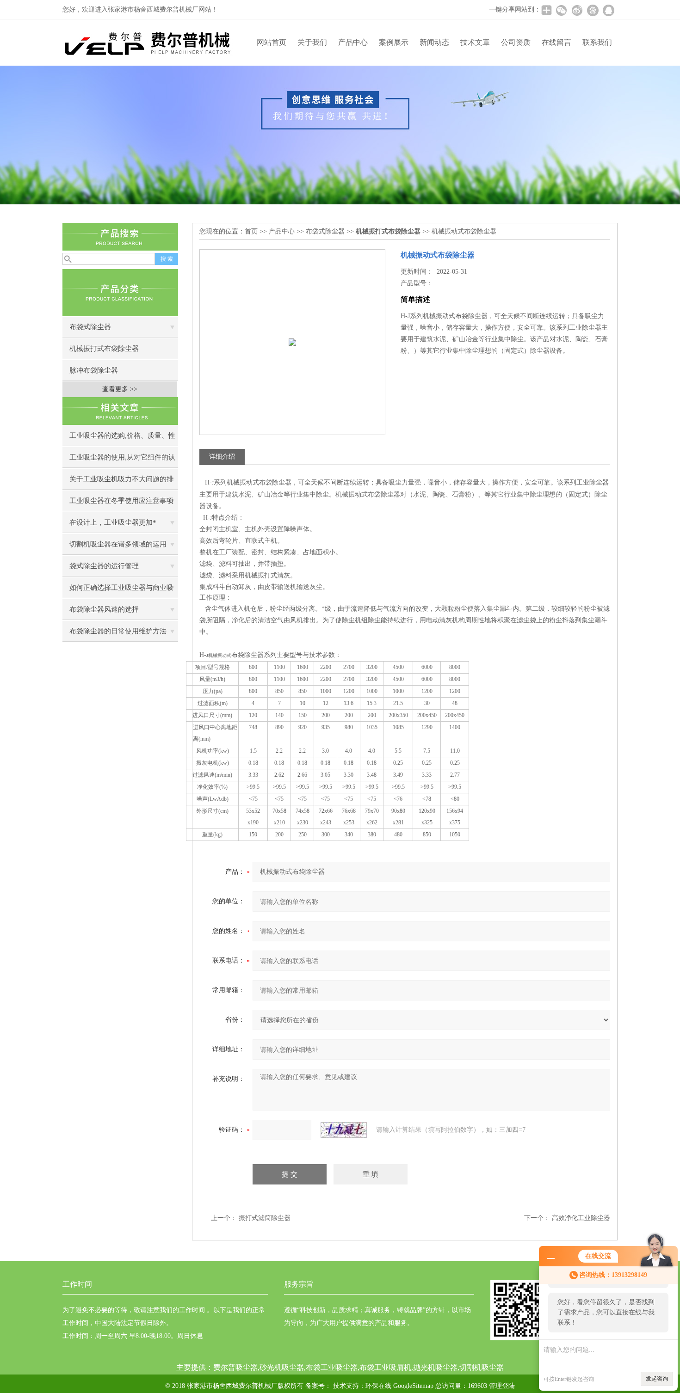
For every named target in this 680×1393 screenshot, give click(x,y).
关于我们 (312, 42)
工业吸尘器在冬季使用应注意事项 (121, 500)
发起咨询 (657, 1378)
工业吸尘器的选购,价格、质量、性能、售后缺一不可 (122, 439)
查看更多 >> (119, 389)
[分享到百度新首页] (592, 10)
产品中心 (353, 42)
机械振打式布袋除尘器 (104, 348)
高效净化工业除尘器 (581, 1218)
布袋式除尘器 (90, 327)
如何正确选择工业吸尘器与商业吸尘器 (121, 591)
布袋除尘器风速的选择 (104, 609)
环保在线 (378, 1385)
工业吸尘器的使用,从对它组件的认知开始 (122, 461)
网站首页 (271, 42)
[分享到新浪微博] (576, 10)
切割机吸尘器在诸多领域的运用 (118, 544)
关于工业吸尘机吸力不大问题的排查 (121, 482)
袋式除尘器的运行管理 (104, 566)
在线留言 (556, 42)
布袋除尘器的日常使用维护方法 (118, 631)
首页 (251, 231)
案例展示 (393, 42)
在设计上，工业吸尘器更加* (112, 522)
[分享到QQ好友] (608, 10)
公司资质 (516, 42)
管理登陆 (502, 1385)
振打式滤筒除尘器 (265, 1218)
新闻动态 (434, 42)
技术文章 (475, 42)
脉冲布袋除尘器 (93, 370)
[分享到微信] (561, 10)
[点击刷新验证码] (344, 1130)
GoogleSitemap (413, 1385)
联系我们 (597, 42)
